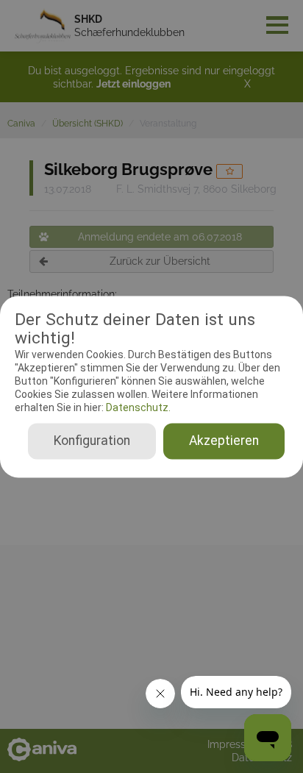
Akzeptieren (224, 440)
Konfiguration (92, 440)
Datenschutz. (137, 408)
